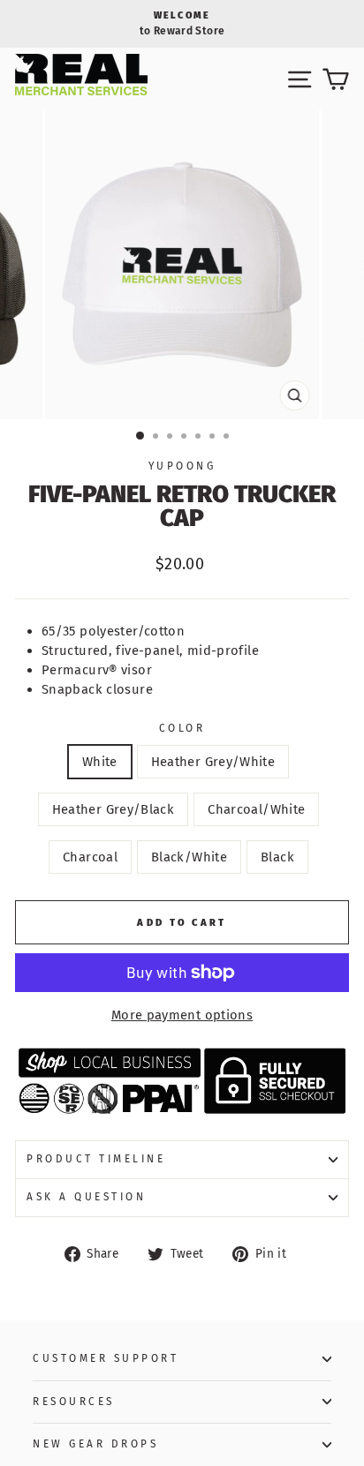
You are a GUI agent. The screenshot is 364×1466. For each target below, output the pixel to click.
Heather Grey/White (213, 762)
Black (277, 857)
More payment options (182, 1015)
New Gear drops (95, 1444)
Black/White (189, 857)
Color (182, 728)
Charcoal (90, 857)
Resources (74, 1401)
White (100, 762)
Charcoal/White (256, 809)
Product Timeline (96, 1159)
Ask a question (86, 1197)
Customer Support (106, 1358)
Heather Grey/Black (113, 809)
